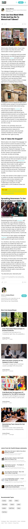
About (8, 521)
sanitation (4, 237)
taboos (12, 58)
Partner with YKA (13, 521)
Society (4, 500)
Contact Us (10, 523)
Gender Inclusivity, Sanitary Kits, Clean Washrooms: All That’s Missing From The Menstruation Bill (13, 191)
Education (4, 504)
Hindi (10, 500)
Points (18, 521)
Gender (4, 508)
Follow (24, 295)
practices (17, 109)
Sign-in (20, 2)
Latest (18, 504)
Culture (12, 504)
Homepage (3, 521)
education (20, 220)
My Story (4, 512)
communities (21, 160)
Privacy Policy (16, 523)
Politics (16, 500)
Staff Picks (11, 508)
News (18, 508)
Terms (5, 523)
